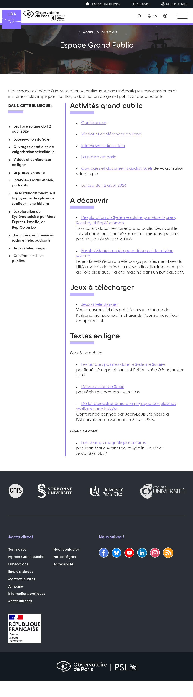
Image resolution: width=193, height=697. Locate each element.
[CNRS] (15, 491)
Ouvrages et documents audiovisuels (116, 168)
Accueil (88, 32)
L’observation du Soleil (102, 387)
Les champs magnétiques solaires (113, 443)
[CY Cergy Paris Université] (162, 491)
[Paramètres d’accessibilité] (165, 16)
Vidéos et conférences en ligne (111, 134)
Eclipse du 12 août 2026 (103, 185)
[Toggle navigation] (182, 16)
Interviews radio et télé (103, 146)
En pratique (109, 32)
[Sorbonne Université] (55, 491)
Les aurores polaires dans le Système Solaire (123, 364)
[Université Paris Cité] (106, 491)
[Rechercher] (139, 16)
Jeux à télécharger (99, 304)
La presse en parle (98, 157)
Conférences (93, 123)
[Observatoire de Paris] (96, 666)
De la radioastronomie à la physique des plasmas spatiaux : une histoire (33, 199)
